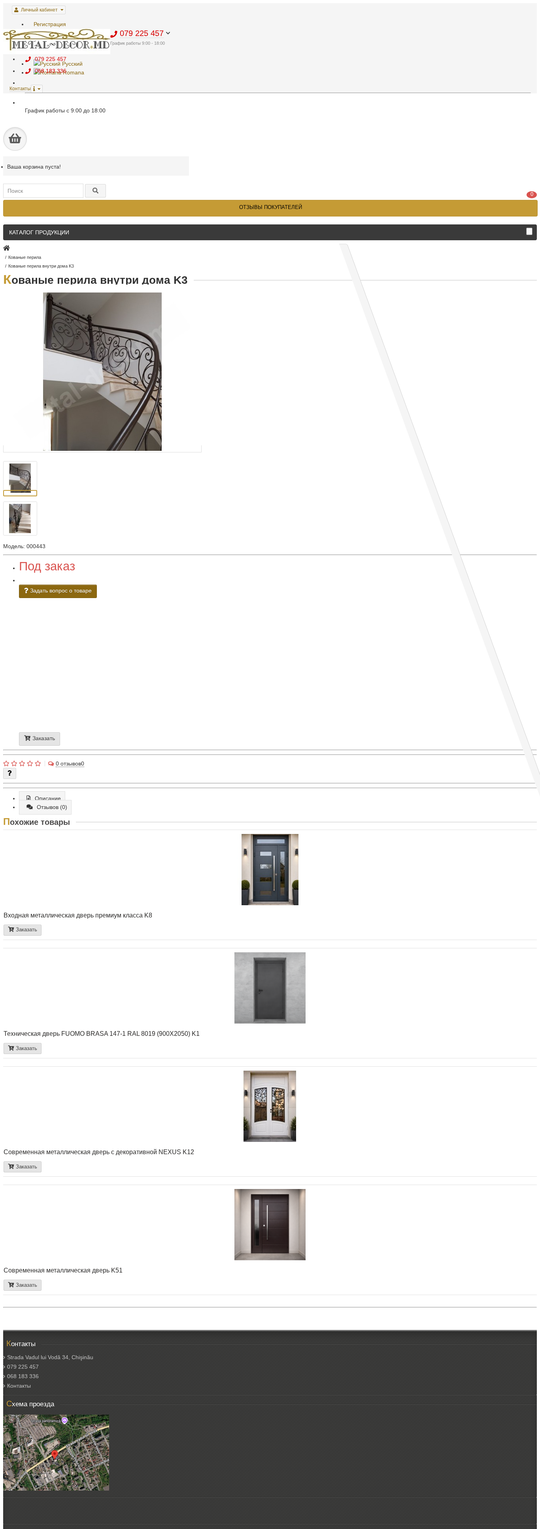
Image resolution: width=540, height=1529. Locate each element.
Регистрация (50, 24)
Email (187, 659)
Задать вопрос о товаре (60, 590)
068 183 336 (23, 1376)
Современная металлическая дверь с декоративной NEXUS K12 (99, 1151)
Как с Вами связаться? (212, 674)
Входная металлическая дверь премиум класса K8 (78, 915)
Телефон (191, 656)
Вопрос (196, 671)
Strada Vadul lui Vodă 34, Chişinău (50, 1357)
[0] (15, 139)
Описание (48, 798)
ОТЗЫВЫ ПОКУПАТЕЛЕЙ (270, 207)
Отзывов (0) (52, 807)
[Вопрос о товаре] (9, 773)
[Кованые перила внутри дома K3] (102, 448)
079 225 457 (23, 1367)
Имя (183, 652)
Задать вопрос (208, 681)
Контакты (19, 1386)
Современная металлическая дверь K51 (63, 1270)
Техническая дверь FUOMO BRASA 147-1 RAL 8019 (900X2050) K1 (102, 1033)
